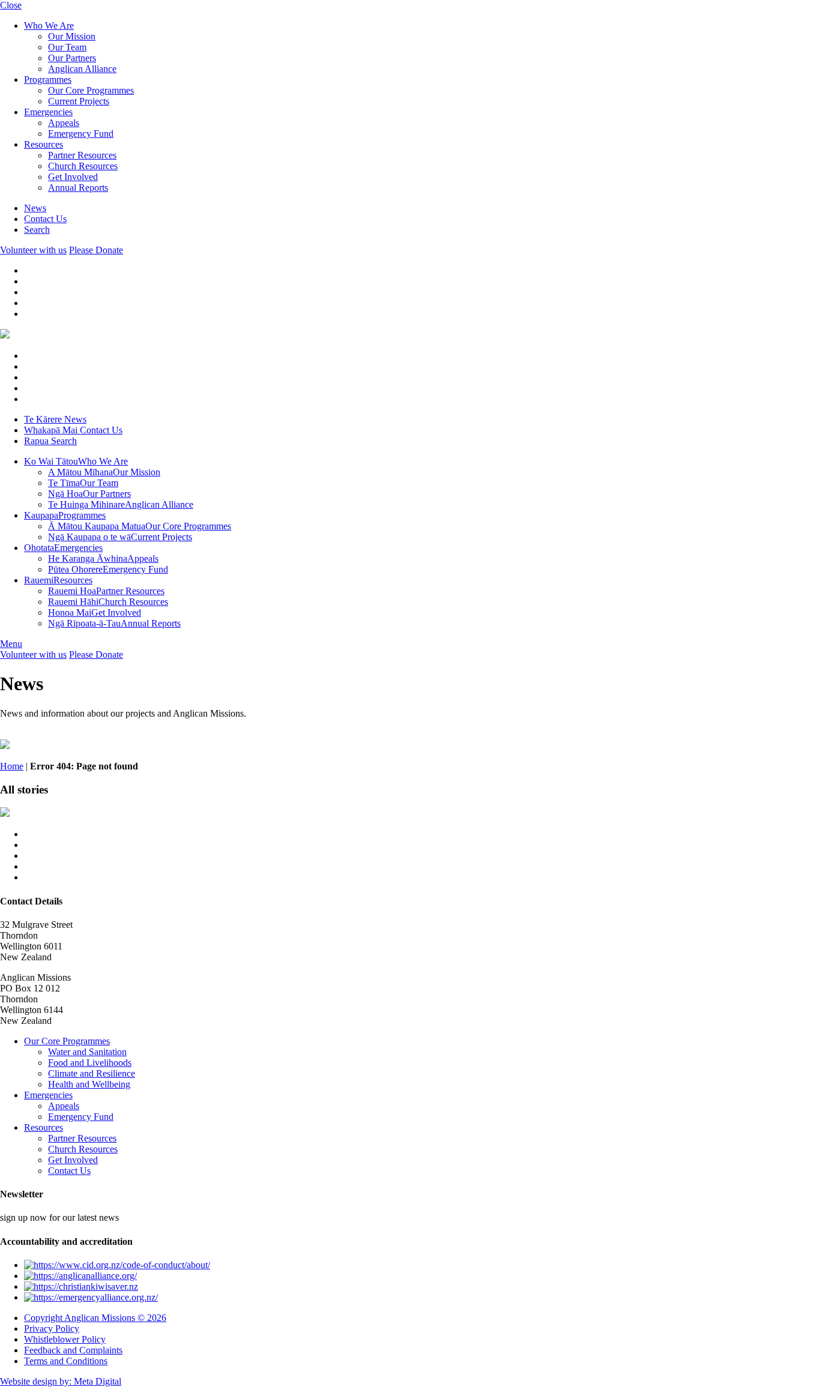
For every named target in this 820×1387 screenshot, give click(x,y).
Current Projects (78, 101)
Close (11, 5)
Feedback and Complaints (73, 1350)
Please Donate (96, 250)
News (35, 208)
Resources (43, 144)
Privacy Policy (51, 1328)
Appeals (63, 123)
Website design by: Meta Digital (60, 1381)
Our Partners (72, 58)
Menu (11, 644)
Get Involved (73, 177)
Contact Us (45, 219)
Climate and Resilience (91, 1073)
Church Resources (83, 166)
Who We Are (49, 25)
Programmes (47, 79)
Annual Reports (78, 187)
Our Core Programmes (91, 90)
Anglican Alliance (82, 69)
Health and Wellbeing (89, 1084)
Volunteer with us (33, 250)
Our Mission (71, 36)
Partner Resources (82, 155)
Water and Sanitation (87, 1052)
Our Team (67, 47)
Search (37, 229)
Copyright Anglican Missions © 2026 (95, 1318)
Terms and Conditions (65, 1361)
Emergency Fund (80, 133)
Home (11, 766)
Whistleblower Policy (65, 1339)
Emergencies (48, 112)
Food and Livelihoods (89, 1063)
